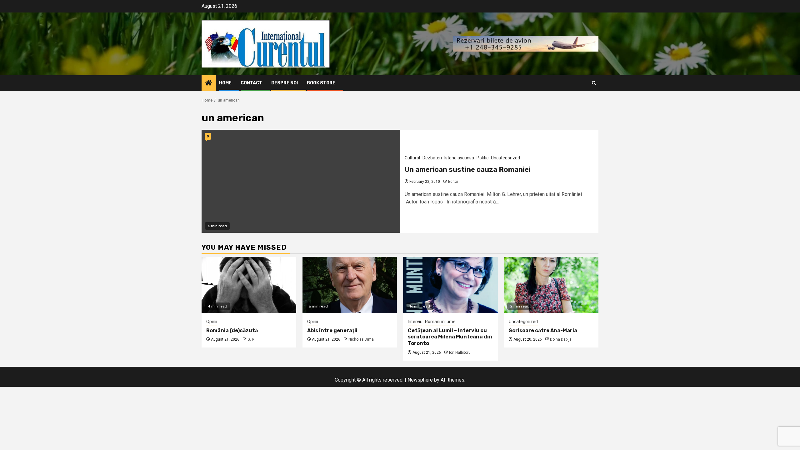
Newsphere (420, 380)
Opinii (211, 321)
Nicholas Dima (361, 339)
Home (225, 83)
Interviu (415, 321)
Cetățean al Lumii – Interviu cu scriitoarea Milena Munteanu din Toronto (450, 337)
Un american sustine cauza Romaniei (468, 169)
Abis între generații (332, 330)
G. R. (251, 339)
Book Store (321, 83)
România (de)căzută (232, 330)
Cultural (412, 157)
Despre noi (284, 83)
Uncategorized (505, 157)
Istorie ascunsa (459, 157)
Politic (482, 157)
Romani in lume (440, 321)
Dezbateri (432, 157)
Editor (453, 181)
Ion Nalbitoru (460, 352)
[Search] (594, 83)
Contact (251, 83)
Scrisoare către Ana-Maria (543, 330)
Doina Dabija (561, 339)
